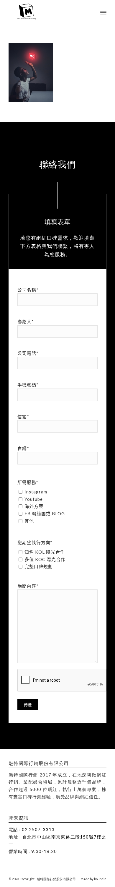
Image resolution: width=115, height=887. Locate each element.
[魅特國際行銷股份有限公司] (48, 12)
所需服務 (27, 482)
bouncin (100, 879)
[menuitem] (103, 12)
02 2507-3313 (38, 829)
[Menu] (103, 12)
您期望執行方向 (34, 542)
